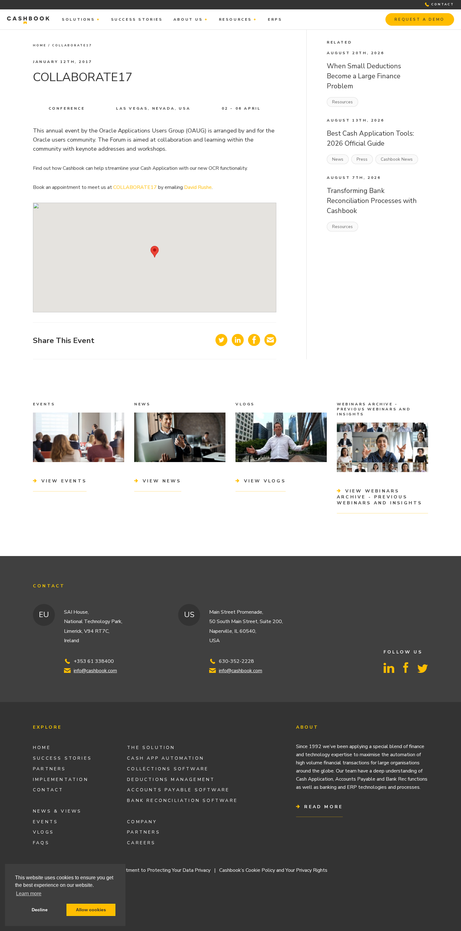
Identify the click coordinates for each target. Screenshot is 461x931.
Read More (322, 807)
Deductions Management (171, 780)
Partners (49, 769)
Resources (235, 19)
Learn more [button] (28, 893)
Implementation (60, 780)
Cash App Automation (165, 758)
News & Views (57, 811)
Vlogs (43, 832)
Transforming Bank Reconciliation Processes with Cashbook (372, 201)
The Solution (151, 748)
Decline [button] (40, 909)
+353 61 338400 (94, 661)
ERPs (275, 19)
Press (362, 159)
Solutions (78, 19)
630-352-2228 (236, 661)
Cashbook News (397, 159)
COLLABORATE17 (135, 187)
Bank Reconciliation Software (182, 801)
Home (39, 45)
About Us (188, 19)
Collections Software (168, 769)
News (337, 159)
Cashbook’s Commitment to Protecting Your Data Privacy (147, 870)
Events (45, 822)
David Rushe (198, 187)
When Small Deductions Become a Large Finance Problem (364, 76)
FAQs (41, 843)
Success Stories (137, 19)
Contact (48, 790)
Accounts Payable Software (178, 790)
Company (142, 822)
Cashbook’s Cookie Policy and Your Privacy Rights (273, 870)
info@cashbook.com (95, 670)
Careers (141, 843)
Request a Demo (419, 19)
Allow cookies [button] (91, 909)
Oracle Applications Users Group (141, 130)
